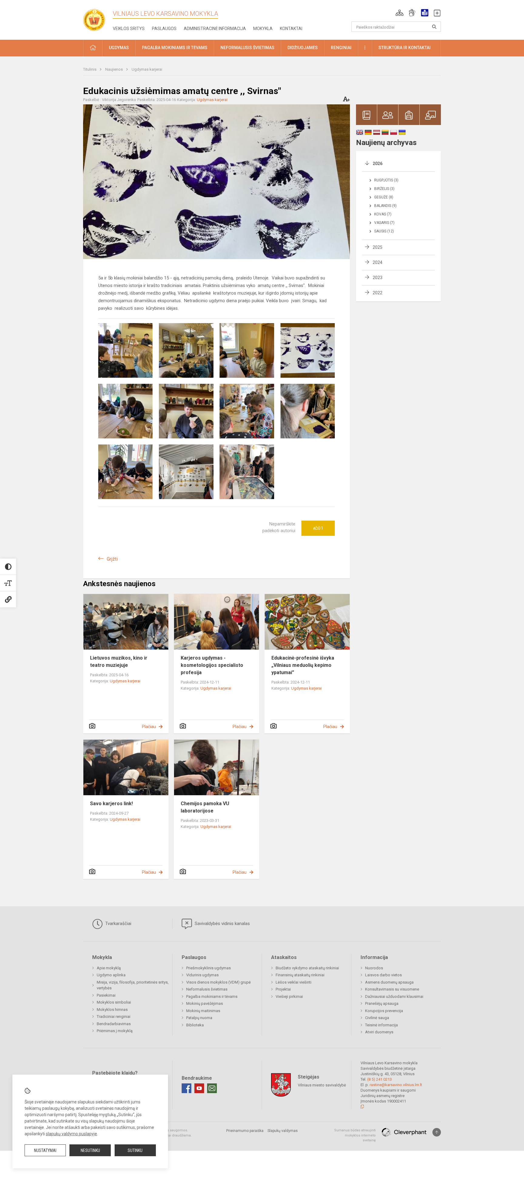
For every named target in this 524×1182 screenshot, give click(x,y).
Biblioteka (195, 1025)
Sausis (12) (384, 231)
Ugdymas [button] (119, 47)
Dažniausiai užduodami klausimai (394, 996)
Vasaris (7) (384, 223)
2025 (377, 247)
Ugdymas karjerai (147, 69)
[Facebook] (186, 1088)
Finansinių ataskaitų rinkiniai (300, 975)
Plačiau (149, 726)
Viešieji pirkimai (289, 996)
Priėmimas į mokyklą (115, 1030)
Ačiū (318, 528)
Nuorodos (374, 968)
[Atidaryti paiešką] (434, 27)
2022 (377, 292)
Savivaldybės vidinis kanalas (221, 923)
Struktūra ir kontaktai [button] (404, 47)
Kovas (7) (382, 214)
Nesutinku (90, 1150)
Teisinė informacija (381, 1025)
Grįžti (112, 559)
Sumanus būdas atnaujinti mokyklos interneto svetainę (355, 1135)
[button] (399, 12)
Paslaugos (164, 28)
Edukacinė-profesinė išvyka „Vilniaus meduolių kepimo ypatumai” (302, 665)
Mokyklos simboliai (114, 1002)
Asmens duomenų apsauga (389, 982)
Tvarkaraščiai (117, 923)
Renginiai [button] (341, 47)
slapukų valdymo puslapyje (71, 1133)
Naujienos (114, 69)
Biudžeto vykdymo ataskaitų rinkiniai (307, 968)
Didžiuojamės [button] (302, 47)
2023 (377, 277)
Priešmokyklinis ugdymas (208, 968)
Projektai (283, 989)
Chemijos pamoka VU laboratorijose (205, 807)
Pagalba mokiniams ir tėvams (211, 996)
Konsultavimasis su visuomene (392, 989)
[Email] (212, 1088)
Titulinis (90, 69)
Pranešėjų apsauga (381, 1003)
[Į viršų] (436, 1132)
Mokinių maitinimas (203, 1010)
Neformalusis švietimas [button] (247, 47)
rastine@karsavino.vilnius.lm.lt (396, 1084)
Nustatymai (45, 1150)
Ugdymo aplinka (111, 975)
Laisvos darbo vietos (383, 975)
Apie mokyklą (109, 968)
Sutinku (135, 1150)
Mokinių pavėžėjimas (204, 1003)
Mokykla (263, 28)
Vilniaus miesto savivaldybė (322, 1085)
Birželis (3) (384, 189)
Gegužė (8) (383, 197)
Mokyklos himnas (112, 1009)
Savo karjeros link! (111, 803)
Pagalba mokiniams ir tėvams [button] (174, 47)
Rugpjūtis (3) (386, 180)
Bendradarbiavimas (114, 1024)
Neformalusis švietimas (206, 989)
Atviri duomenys (379, 1032)
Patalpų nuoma (199, 1017)
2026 (377, 163)
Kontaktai (291, 28)
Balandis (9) (385, 206)
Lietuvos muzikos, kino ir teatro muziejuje (118, 661)
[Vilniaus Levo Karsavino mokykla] (96, 18)
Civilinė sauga (377, 1017)
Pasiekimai (106, 995)
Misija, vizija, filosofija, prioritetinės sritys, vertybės (133, 985)
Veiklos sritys (129, 28)
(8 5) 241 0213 (379, 1079)
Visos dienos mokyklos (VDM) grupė (218, 982)
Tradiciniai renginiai (113, 1016)
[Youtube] (199, 1088)
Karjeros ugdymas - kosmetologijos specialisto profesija (212, 665)
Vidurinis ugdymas (202, 975)
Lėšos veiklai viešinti (293, 982)
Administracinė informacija (215, 28)
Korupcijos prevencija (384, 1010)
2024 (377, 262)
